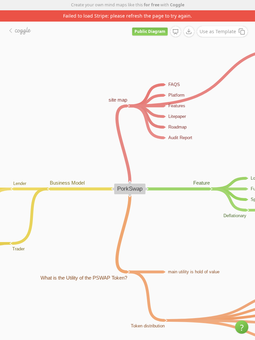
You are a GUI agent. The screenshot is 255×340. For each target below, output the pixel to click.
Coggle (177, 5)
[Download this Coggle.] (189, 31)
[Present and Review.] (175, 32)
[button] (241, 327)
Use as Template (218, 31)
